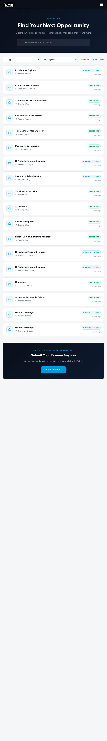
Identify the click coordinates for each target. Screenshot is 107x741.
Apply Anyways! (53, 369)
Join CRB (85, 59)
